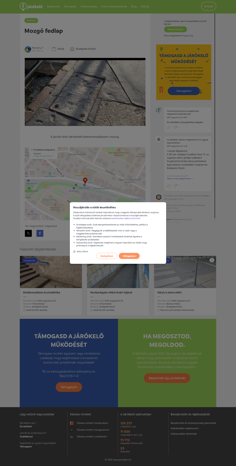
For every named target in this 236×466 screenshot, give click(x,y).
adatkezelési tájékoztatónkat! (126, 218)
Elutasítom (107, 256)
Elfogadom (129, 256)
